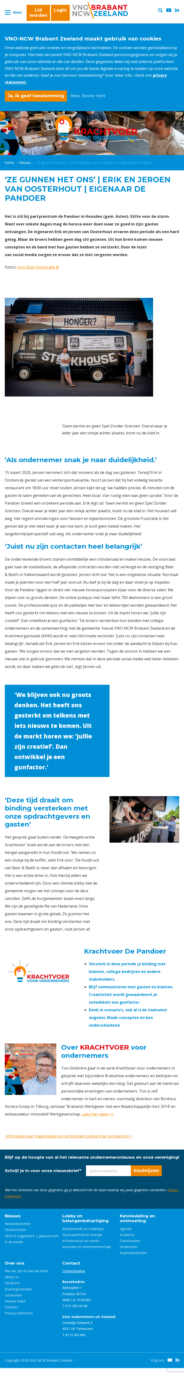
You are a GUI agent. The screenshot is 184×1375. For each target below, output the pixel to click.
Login (60, 10)
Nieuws (25, 162)
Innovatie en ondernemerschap (86, 1246)
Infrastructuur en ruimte (80, 1240)
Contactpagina (73, 1271)
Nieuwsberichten (18, 1223)
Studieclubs (128, 1246)
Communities (130, 1240)
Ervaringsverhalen (18, 1289)
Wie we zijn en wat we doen (26, 1271)
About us (12, 1277)
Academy (127, 1234)
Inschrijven (146, 1170)
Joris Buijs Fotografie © (38, 267)
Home (9, 162)
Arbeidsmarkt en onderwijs (83, 1228)
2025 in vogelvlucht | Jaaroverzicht (31, 1236)
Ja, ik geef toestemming (36, 95)
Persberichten (15, 1229)
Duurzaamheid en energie (82, 1234)
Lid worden (38, 12)
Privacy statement (19, 1313)
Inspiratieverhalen (133, 1252)
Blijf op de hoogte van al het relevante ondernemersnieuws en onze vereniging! (92, 1157)
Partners (11, 1307)
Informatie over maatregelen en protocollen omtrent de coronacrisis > (68, 1136)
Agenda (126, 1228)
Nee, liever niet (88, 95)
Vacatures (12, 1283)
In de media (14, 1242)
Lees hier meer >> (98, 1114)
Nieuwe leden (15, 1301)
